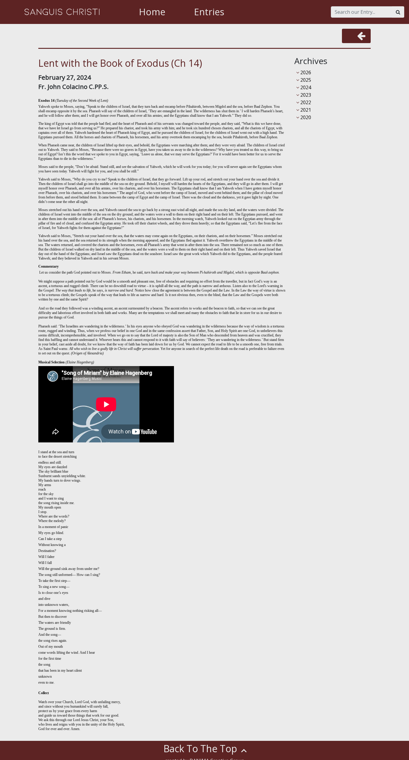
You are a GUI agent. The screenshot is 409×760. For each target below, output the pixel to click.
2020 (305, 117)
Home (152, 12)
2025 (305, 80)
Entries (209, 12)
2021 (305, 110)
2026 (305, 72)
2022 (305, 102)
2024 (305, 87)
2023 (305, 95)
